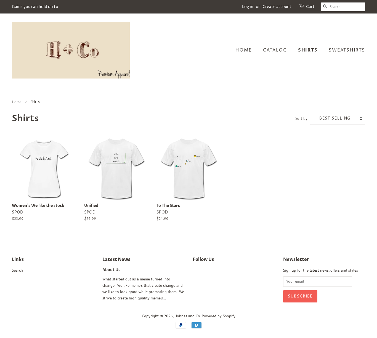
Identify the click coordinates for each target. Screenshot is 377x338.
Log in (247, 6)
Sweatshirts (347, 50)
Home (243, 50)
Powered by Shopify (218, 315)
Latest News (116, 259)
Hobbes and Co (187, 315)
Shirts (308, 50)
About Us (111, 269)
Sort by (301, 118)
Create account (276, 6)
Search (17, 270)
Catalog (275, 50)
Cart (310, 6)
